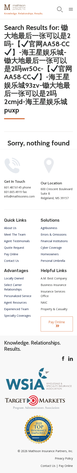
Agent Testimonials (17, 241)
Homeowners (50, 254)
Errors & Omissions (54, 234)
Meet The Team (15, 234)
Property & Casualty (54, 309)
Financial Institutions (54, 241)
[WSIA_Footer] (38, 389)
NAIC (44, 302)
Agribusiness (49, 228)
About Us (10, 228)
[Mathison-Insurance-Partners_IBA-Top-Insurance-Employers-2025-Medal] (38, 444)
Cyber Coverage (51, 248)
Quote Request (14, 248)
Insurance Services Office (53, 293)
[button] (57, 323)
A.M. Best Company (54, 278)
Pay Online (11, 254)
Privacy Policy (64, 458)
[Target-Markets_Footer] (35, 409)
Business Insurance (53, 285)
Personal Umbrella (53, 261)
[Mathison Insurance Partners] (23, 7)
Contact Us (11, 261)
